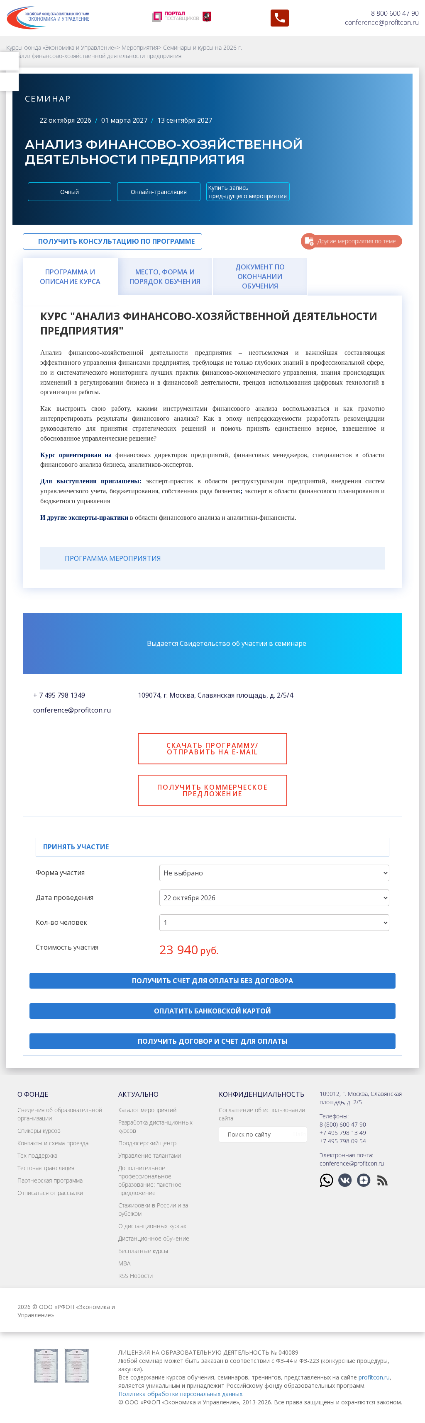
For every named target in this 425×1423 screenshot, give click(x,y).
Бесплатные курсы (143, 1251)
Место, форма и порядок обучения (164, 276)
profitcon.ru (374, 1377)
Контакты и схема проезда (52, 1143)
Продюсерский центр (147, 1143)
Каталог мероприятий (147, 1110)
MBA (124, 1263)
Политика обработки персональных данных (180, 1394)
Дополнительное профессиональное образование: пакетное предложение (149, 1180)
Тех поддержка (37, 1155)
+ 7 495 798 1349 (59, 695)
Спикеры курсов (39, 1131)
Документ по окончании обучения (260, 276)
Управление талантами (149, 1155)
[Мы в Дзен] (364, 1179)
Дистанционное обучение (153, 1238)
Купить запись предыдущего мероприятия (247, 192)
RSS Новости (135, 1276)
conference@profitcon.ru (382, 22)
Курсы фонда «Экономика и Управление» (61, 47)
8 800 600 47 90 (395, 13)
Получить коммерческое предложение (212, 790)
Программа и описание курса (70, 276)
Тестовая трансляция (45, 1168)
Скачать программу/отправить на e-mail (212, 748)
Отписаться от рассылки (50, 1193)
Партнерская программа (50, 1180)
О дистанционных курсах (152, 1226)
